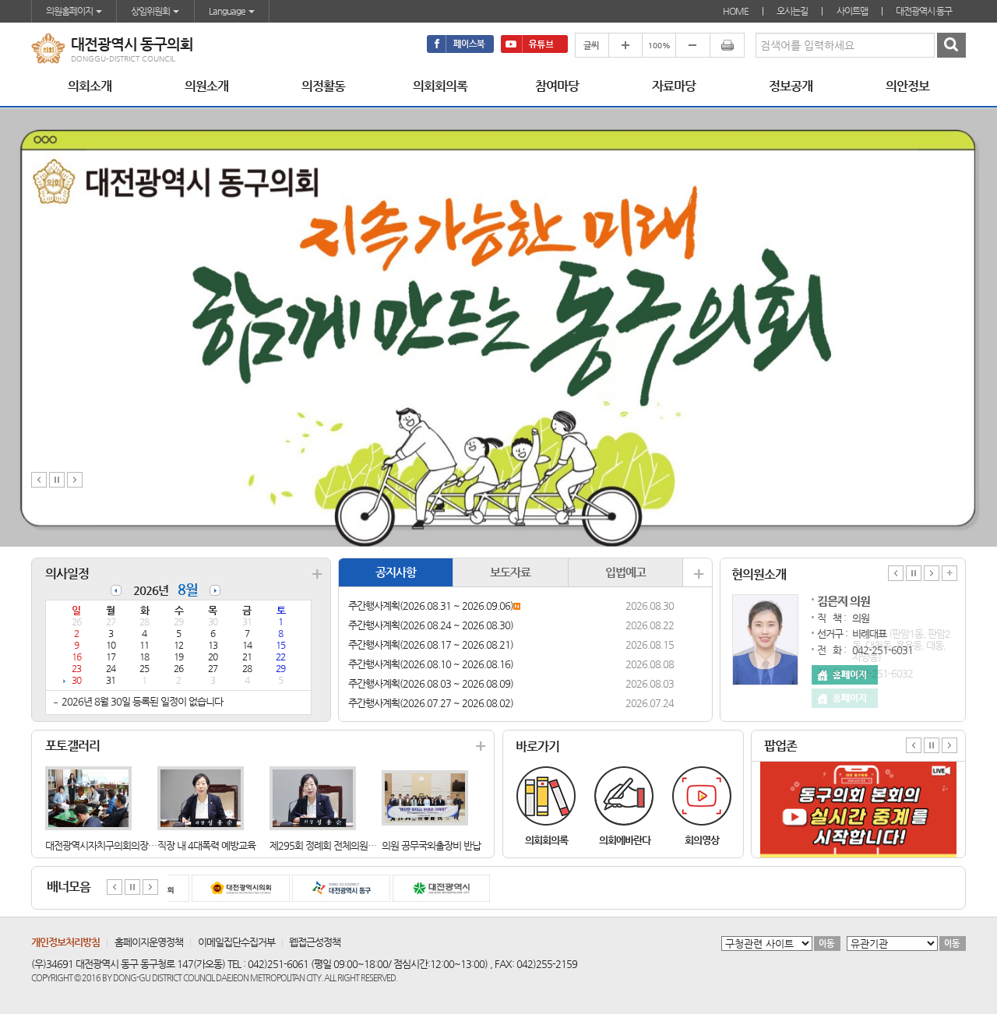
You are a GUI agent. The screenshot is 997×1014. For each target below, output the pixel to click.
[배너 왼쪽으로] (114, 886)
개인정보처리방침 (65, 942)
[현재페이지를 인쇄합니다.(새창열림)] (727, 45)
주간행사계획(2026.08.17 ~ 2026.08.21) (430, 644)
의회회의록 (546, 840)
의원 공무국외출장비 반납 (431, 845)
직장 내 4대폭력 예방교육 (206, 845)
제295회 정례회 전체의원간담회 (331, 845)
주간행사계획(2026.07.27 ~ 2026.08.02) (430, 703)
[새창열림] (460, 44)
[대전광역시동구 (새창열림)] (332, 888)
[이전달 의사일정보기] (116, 584)
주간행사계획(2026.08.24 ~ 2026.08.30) (430, 625)
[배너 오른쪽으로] (150, 886)
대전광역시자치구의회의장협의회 (109, 845)
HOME (736, 10)
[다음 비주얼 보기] (75, 478)
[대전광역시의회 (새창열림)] (231, 888)
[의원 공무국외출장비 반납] (425, 797)
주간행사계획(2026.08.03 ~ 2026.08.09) (430, 683)
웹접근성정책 (314, 942)
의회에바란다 (624, 840)
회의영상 (702, 840)
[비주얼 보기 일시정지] (57, 478)
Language (228, 10)
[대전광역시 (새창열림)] (432, 888)
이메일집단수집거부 (236, 942)
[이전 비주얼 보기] (39, 478)
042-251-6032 (882, 673)
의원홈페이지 (70, 10)
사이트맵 (852, 10)
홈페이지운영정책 (148, 942)
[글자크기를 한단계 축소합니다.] (692, 45)
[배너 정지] (132, 886)
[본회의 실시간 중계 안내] (858, 767)
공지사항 (395, 572)
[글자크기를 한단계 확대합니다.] (625, 45)
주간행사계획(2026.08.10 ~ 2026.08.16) (430, 664)
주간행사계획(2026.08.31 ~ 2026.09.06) (430, 605)
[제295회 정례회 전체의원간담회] (313, 797)
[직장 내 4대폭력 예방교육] (200, 797)
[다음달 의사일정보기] (215, 584)
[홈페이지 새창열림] (845, 698)
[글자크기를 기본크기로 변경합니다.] (658, 45)
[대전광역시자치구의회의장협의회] (88, 797)
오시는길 (792, 10)
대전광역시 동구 (924, 10)
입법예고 (625, 572)
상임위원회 (151, 10)
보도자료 (510, 572)
